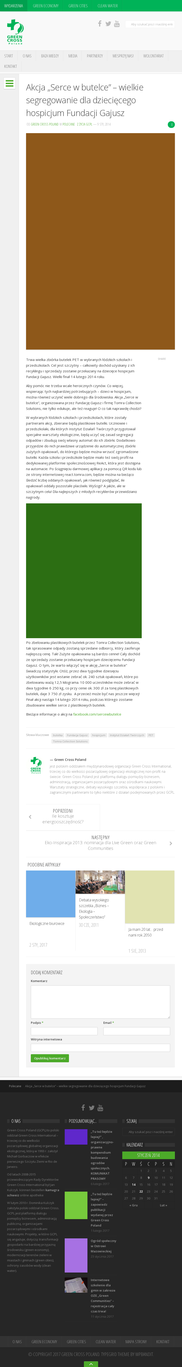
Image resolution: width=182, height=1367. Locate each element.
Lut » (163, 1205)
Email (108, 1023)
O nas (27, 56)
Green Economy (46, 6)
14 (133, 1184)
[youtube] (117, 23)
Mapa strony (136, 1342)
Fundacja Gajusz (77, 735)
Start (8, 56)
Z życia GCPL (84, 124)
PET (151, 735)
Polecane (69, 124)
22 (141, 1191)
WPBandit (144, 1354)
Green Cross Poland (45, 124)
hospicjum (98, 735)
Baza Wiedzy (50, 56)
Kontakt (10, 66)
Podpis (37, 1023)
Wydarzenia (13, 6)
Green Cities (78, 6)
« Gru (133, 1205)
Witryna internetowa (46, 1039)
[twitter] (108, 23)
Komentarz (39, 981)
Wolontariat (153, 56)
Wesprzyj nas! (123, 56)
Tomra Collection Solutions (70, 741)
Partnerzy (95, 56)
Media (72, 56)
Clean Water (108, 6)
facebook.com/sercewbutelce (97, 714)
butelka (58, 735)
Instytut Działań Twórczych (127, 735)
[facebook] (100, 23)
